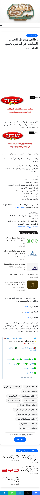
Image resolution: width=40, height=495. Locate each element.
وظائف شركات (13, 400)
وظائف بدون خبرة (29, 391)
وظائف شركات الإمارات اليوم (25, 410)
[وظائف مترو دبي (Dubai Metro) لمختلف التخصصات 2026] (32, 267)
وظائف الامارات (20, 207)
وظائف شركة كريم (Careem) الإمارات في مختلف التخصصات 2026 (15, 240)
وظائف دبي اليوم (30, 400)
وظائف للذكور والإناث (28, 428)
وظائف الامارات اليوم (11, 387)
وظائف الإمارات (32, 35)
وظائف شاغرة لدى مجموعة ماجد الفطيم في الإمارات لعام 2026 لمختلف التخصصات (15, 284)
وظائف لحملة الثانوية (28, 424)
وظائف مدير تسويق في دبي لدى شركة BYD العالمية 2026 (10, 479)
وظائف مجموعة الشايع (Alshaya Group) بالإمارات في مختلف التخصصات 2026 (14, 253)
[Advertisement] (20, 72)
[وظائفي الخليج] (20, 11)
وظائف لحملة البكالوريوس (26, 419)
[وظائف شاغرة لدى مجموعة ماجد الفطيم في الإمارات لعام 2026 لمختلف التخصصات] (32, 285)
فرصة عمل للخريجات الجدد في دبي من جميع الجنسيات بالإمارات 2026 (30, 458)
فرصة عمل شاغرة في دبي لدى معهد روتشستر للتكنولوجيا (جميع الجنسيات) (29, 468)
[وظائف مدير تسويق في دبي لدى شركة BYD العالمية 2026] (10, 470)
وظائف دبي (12, 396)
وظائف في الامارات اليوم (27, 414)
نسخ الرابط (20, 439)
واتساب (27, 317)
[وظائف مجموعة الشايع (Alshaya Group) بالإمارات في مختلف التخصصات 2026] (32, 254)
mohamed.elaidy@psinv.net (28, 227)
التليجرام (27, 312)
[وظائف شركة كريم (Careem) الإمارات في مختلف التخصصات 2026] (32, 240)
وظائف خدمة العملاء (28, 396)
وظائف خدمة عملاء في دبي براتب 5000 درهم (24, 274)
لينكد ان (27, 306)
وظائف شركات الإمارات (27, 405)
